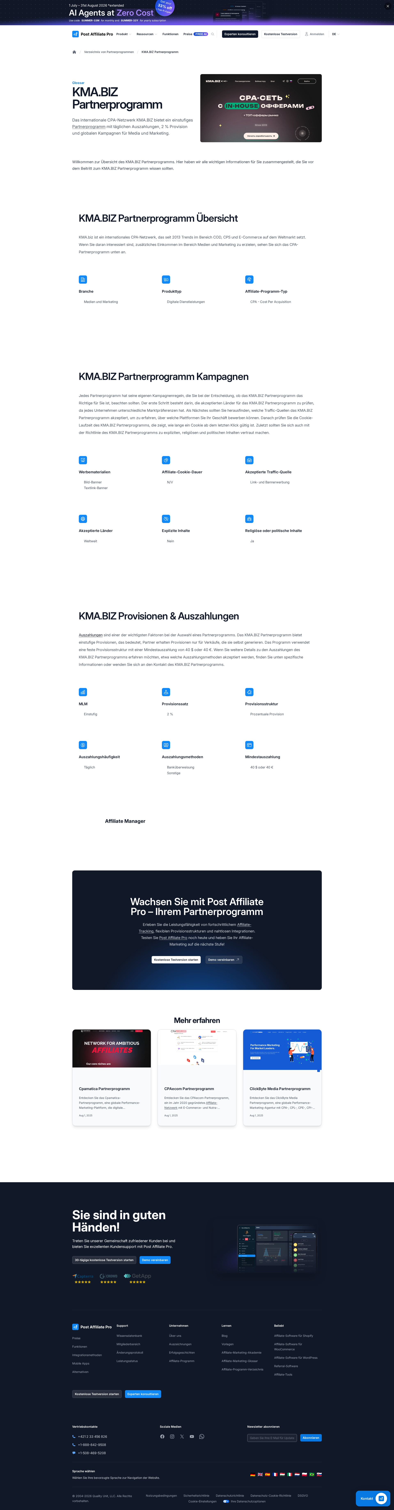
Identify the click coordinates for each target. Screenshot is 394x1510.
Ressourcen (145, 34)
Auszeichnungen (180, 1344)
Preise (76, 1338)
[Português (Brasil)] (311, 1474)
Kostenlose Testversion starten (176, 959)
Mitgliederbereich (128, 1344)
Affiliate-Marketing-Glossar (240, 1361)
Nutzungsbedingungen (161, 1495)
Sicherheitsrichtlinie (196, 1495)
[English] (260, 1474)
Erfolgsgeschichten (182, 1352)
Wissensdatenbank (129, 1335)
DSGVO (303, 1495)
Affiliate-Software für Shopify (293, 1335)
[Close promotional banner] (388, 6)
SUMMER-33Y (129, 20)
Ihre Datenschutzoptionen (248, 1501)
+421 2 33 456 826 (92, 1436)
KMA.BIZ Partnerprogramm (160, 52)
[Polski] (304, 1474)
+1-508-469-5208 (92, 1453)
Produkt (122, 34)
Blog (225, 1335)
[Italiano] (289, 1474)
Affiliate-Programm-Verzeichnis (242, 1369)
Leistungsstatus (127, 1361)
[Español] (267, 1474)
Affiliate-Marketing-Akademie (241, 1352)
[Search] (215, 34)
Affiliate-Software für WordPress (295, 1357)
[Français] (275, 1474)
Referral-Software (286, 1366)
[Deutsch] (252, 1474)
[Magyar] (282, 1474)
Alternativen (80, 1372)
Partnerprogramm (88, 126)
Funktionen (79, 1346)
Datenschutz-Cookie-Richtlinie (271, 1495)
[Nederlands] (297, 1474)
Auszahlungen (91, 635)
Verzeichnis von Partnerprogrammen (109, 52)
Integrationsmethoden (87, 1355)
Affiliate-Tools (283, 1374)
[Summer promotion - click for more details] (197, 12)
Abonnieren (311, 1437)
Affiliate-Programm (181, 1361)
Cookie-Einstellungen (202, 1501)
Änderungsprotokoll (130, 1352)
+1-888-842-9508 (92, 1445)
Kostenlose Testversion (280, 34)
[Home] (74, 52)
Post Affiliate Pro (173, 938)
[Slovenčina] (319, 1474)
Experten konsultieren (240, 34)
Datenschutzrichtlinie (230, 1495)
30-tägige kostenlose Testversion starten (104, 1260)
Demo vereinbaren (221, 959)
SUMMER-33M (90, 20)
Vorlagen (228, 1344)
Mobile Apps (80, 1363)
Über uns (175, 1335)
